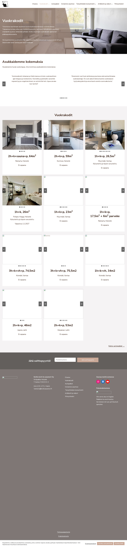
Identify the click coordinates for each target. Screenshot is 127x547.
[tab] (60, 98)
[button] (22, 135)
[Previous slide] (4, 83)
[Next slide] (123, 83)
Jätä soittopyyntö (88, 360)
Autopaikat (55, 4)
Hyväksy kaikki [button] (119, 543)
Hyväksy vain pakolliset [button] (105, 543)
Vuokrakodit (69, 380)
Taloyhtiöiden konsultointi (74, 390)
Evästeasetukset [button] (90, 544)
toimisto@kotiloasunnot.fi (43, 389)
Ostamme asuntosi (67, 4)
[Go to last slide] (4, 134)
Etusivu (35, 4)
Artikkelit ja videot (71, 393)
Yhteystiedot (119, 4)
